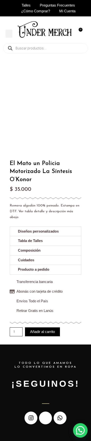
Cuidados (26, 260)
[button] (9, 34)
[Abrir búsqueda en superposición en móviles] (45, 48)
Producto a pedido (33, 269)
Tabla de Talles (30, 241)
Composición (29, 250)
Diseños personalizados (38, 231)
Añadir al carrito (42, 332)
